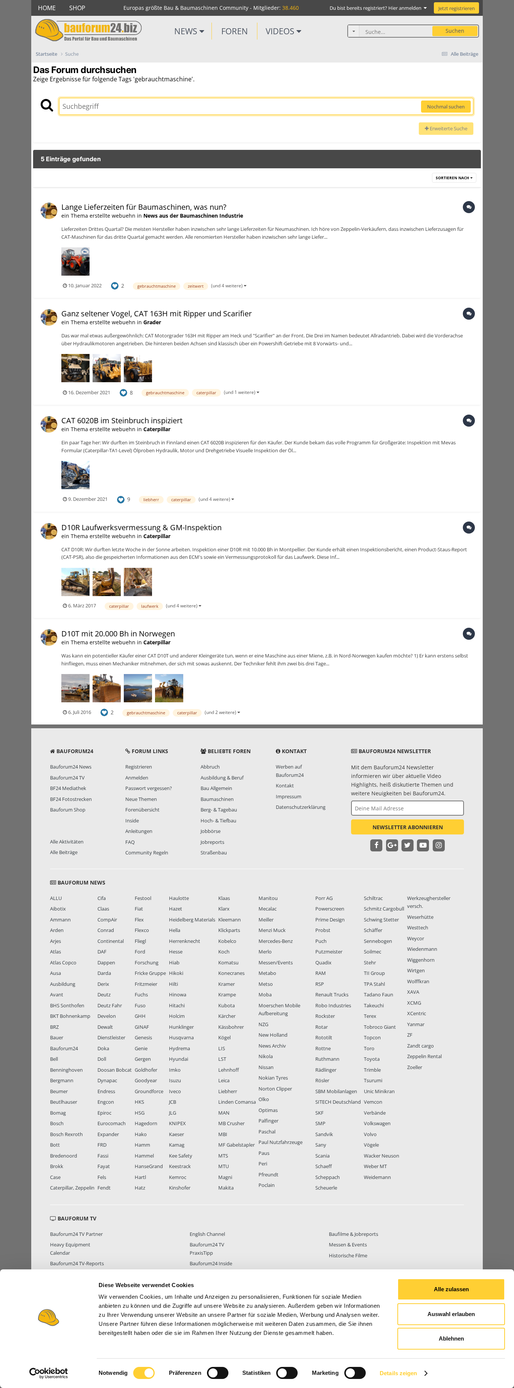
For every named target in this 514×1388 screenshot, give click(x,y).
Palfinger (268, 1120)
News (186, 31)
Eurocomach (111, 1123)
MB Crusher (231, 1123)
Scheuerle (326, 1187)
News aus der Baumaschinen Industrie (193, 215)
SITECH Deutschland (338, 1101)
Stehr (370, 962)
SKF (319, 1112)
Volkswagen (377, 1123)
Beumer (59, 1091)
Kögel (224, 1037)
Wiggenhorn (421, 959)
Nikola (266, 1056)
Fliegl (140, 941)
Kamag (176, 1144)
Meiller (266, 919)
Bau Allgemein (216, 788)
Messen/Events (276, 962)
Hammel (144, 1155)
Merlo (265, 951)
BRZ (54, 1026)
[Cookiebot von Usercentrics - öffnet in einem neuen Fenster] (49, 1373)
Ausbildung (62, 984)
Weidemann (377, 1177)
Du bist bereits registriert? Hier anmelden (377, 8)
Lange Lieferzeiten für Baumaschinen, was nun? (144, 207)
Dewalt (105, 1026)
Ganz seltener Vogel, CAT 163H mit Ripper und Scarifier (156, 313)
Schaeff (323, 1166)
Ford (140, 951)
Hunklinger (181, 1026)
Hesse (175, 951)
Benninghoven (66, 1069)
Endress (106, 1091)
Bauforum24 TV (67, 777)
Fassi (102, 1155)
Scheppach (327, 1177)
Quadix (323, 962)
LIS (221, 1048)
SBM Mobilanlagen (336, 1091)
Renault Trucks (331, 994)
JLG (172, 1112)
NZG (263, 1024)
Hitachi (177, 1005)
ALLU (56, 898)
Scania (322, 1155)
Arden (57, 930)
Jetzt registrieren (456, 8)
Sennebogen (378, 941)
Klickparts (229, 930)
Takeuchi (374, 1005)
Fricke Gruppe (150, 973)
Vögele (371, 1144)
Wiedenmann (422, 949)
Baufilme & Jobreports (353, 1234)
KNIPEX (177, 1123)
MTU (223, 1166)
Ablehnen (451, 1338)
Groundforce (149, 1091)
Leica (224, 1080)
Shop (77, 8)
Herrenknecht (184, 941)
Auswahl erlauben (451, 1314)
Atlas (55, 951)
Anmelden (136, 777)
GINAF (142, 1026)
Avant (56, 994)
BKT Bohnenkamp (70, 1016)
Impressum (288, 796)
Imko (175, 1069)
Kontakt (285, 785)
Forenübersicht (142, 809)
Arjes (55, 941)
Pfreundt (268, 1174)
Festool (143, 898)
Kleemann (229, 919)
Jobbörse (211, 831)
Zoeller (414, 1067)
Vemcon (373, 1101)
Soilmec (372, 951)
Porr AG (324, 898)
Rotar (321, 1026)
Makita (226, 1187)
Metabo (267, 973)
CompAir (107, 919)
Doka (103, 1048)
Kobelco (227, 941)
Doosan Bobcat (114, 1069)
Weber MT (375, 1166)
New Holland (273, 1034)
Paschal (267, 1131)
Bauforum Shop (67, 809)
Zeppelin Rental (424, 1056)
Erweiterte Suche (448, 128)
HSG (139, 1112)
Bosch (57, 1123)
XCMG (414, 1002)
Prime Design (330, 919)
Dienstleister (111, 1037)
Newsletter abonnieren (408, 827)
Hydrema (179, 1048)
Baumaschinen (217, 799)
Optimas (268, 1110)
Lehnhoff (228, 1069)
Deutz (104, 994)
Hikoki (176, 973)
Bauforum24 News (70, 766)
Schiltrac (373, 898)
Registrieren (138, 766)
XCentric (416, 1013)
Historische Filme (348, 1255)
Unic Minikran (379, 1091)
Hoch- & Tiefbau (218, 820)
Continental (110, 941)
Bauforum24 (64, 1048)
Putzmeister (328, 951)
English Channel (207, 1234)
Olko (264, 1099)
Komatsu (228, 962)
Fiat (139, 908)
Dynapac (107, 1080)
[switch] (217, 1373)
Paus (264, 1153)
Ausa (55, 973)
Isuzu (175, 1080)
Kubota (226, 1005)
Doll (101, 1058)
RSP (319, 984)
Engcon (105, 1101)
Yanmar (415, 1024)
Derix (103, 984)
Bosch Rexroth (66, 1134)
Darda (104, 973)
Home (47, 8)
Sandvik (324, 1134)
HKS (139, 1101)
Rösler (322, 1080)
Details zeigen (398, 1373)
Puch (321, 941)
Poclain (267, 1185)
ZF (409, 1034)
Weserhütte (420, 917)
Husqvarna (181, 1037)
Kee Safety (180, 1155)
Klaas (224, 898)
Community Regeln (146, 852)
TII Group (374, 973)
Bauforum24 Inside (211, 1263)
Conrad (105, 930)
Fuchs (141, 994)
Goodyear (146, 1080)
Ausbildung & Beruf (222, 777)
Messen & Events (348, 1244)
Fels (101, 1177)
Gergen (143, 1058)
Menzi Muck (272, 930)
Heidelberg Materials (192, 919)
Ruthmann (327, 1058)
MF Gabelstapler (236, 1144)
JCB (172, 1101)
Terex (370, 1016)
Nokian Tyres (273, 1077)
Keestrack (180, 1166)
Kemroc (177, 1177)
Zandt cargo (420, 1045)
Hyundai (178, 1058)
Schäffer (373, 930)
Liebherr (227, 1091)
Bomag (58, 1112)
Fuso (140, 1005)
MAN (224, 1112)
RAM (320, 973)
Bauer (56, 1037)
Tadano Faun (378, 994)
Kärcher (227, 1016)
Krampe (227, 994)
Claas (103, 908)
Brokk (56, 1166)
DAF (101, 951)
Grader (152, 322)
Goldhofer (146, 1069)
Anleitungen (138, 831)
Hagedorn (146, 1123)
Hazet (175, 908)
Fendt (104, 1187)
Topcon (372, 1037)
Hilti (173, 984)
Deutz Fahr (109, 1005)
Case (55, 1177)
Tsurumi (373, 1080)
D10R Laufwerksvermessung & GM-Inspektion (141, 527)
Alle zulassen (451, 1289)
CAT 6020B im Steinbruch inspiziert (121, 420)
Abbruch (210, 766)
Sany (320, 1144)
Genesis (143, 1037)
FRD (101, 1144)
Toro (369, 1048)
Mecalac (268, 908)
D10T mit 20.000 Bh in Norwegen (118, 633)
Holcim (177, 1016)
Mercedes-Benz (276, 941)
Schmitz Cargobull (384, 908)
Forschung (146, 962)
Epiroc (104, 1112)
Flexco (142, 930)
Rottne (323, 1048)
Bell (54, 1058)
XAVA (413, 991)
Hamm (142, 1144)
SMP (320, 1123)
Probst (322, 930)
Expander (108, 1134)
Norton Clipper (275, 1088)
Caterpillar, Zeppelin (72, 1187)
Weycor (415, 938)
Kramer (226, 984)
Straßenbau (214, 852)
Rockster (325, 1016)
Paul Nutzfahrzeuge (281, 1142)
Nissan (266, 1067)
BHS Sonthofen (67, 1005)
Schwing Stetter (381, 919)
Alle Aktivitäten (67, 841)
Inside (132, 820)
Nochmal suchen (446, 106)
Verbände (375, 1112)
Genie (141, 1048)
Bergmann (61, 1080)
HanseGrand (149, 1166)
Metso (266, 984)
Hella (174, 930)
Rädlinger (325, 1069)
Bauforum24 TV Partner (76, 1234)
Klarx (224, 908)
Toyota (372, 1058)
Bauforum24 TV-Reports (77, 1263)
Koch (224, 951)
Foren (234, 31)
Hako (141, 1134)
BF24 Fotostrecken (71, 799)
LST (222, 1058)
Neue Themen (141, 799)
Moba (265, 994)
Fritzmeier (146, 984)
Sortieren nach (453, 177)
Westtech (417, 927)
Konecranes (231, 973)
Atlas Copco (63, 962)
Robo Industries (333, 1005)
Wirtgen (416, 970)
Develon (106, 1016)
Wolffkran (418, 981)
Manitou (268, 898)
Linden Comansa (237, 1101)
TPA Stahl (374, 984)
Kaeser (176, 1134)
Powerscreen (329, 908)
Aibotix (58, 908)
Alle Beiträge (64, 852)
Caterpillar (156, 429)
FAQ (130, 842)
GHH (140, 1016)
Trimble (372, 1069)
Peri (263, 1163)
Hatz (140, 1187)
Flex (139, 919)
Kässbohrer (231, 1026)
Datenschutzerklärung (300, 807)
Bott (55, 1144)
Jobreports (212, 842)
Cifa (101, 898)
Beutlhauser (63, 1101)
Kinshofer (179, 1187)
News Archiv (272, 1045)
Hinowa (177, 994)
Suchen (455, 30)
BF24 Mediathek (68, 788)
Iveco (175, 1091)
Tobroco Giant (380, 1026)
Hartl (140, 1177)
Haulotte (179, 898)
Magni (225, 1177)
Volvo (370, 1134)
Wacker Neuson (381, 1155)
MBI (222, 1134)
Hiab (174, 962)
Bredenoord (63, 1155)
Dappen (106, 962)
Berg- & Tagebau (219, 809)
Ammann (60, 919)
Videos (281, 31)
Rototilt (323, 1037)
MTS (223, 1155)
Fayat (103, 1166)
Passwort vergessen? (148, 788)
